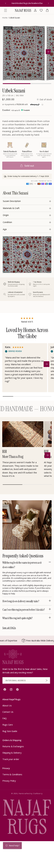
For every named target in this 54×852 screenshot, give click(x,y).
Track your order (10, 759)
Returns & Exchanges (13, 746)
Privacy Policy (9, 780)
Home (4, 17)
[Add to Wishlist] (41, 29)
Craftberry (38, 793)
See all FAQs (9, 627)
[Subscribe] (46, 680)
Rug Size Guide (9, 731)
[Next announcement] (48, 3)
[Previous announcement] (5, 3)
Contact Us (7, 711)
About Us (7, 705)
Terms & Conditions (12, 774)
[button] (5, 10)
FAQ (4, 718)
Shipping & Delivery (11, 752)
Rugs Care (7, 724)
